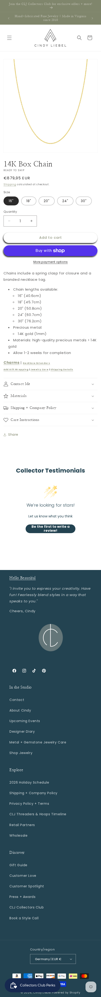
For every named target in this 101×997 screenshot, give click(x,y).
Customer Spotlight (26, 886)
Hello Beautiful (22, 578)
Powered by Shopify (66, 992)
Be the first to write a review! (50, 528)
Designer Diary (22, 731)
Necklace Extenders (36, 363)
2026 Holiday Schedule (29, 782)
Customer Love (22, 875)
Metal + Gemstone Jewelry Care (37, 742)
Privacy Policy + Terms (29, 803)
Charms (12, 362)
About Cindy (20, 710)
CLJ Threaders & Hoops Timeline (37, 814)
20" (47, 201)
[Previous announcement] (9, 18)
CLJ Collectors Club (26, 907)
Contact (16, 699)
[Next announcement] (92, 18)
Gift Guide (18, 865)
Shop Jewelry (20, 753)
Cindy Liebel (42, 992)
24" (65, 201)
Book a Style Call (24, 918)
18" (28, 201)
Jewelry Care (39, 369)
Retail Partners (22, 825)
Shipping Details (61, 369)
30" (84, 201)
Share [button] (13, 434)
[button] (9, 38)
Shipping (10, 184)
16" (11, 201)
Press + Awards (22, 896)
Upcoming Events (24, 721)
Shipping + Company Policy (33, 793)
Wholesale (18, 835)
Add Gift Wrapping (16, 369)
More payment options (50, 262)
